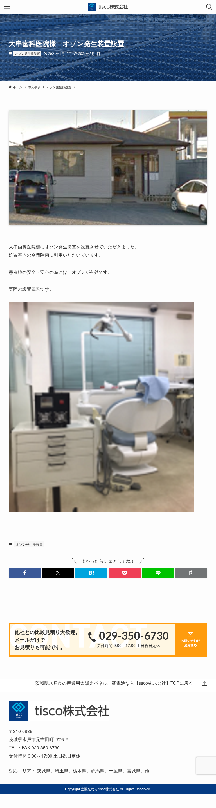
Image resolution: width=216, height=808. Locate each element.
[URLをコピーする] (191, 573)
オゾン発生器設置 (27, 53)
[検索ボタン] (209, 7)
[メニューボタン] (7, 7)
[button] (25, 573)
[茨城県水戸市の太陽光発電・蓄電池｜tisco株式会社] (108, 7)
